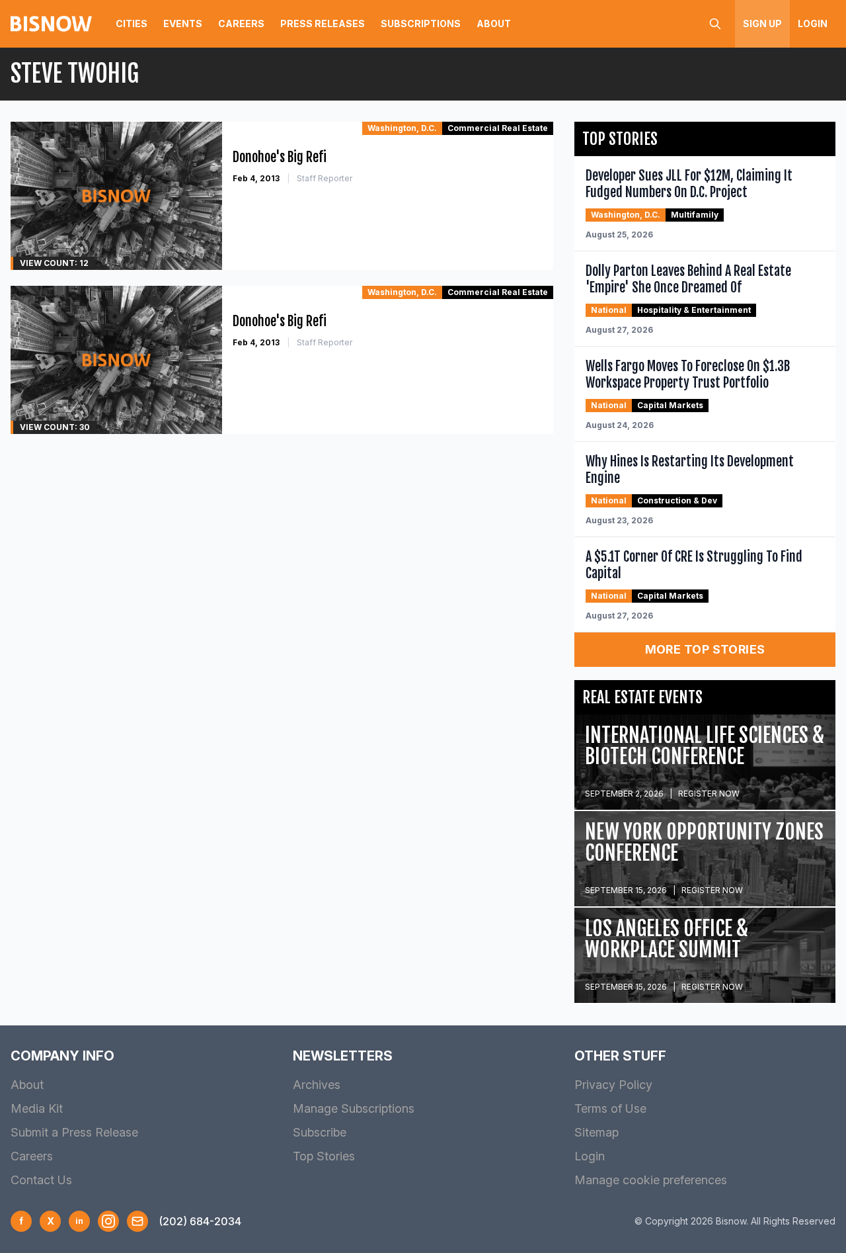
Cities (131, 23)
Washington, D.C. (402, 128)
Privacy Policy (613, 1085)
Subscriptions (421, 23)
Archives (316, 1085)
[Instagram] (108, 1221)
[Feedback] (137, 1221)
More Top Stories (705, 649)
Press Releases (322, 23)
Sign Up (762, 23)
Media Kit (37, 1108)
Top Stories (324, 1156)
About (494, 23)
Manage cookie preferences (650, 1180)
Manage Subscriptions (353, 1108)
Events (182, 23)
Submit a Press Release (74, 1132)
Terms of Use (610, 1108)
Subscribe (319, 1132)
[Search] (715, 24)
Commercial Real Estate (497, 128)
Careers (241, 23)
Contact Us (41, 1180)
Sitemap (596, 1132)
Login (812, 23)
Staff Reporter (324, 178)
